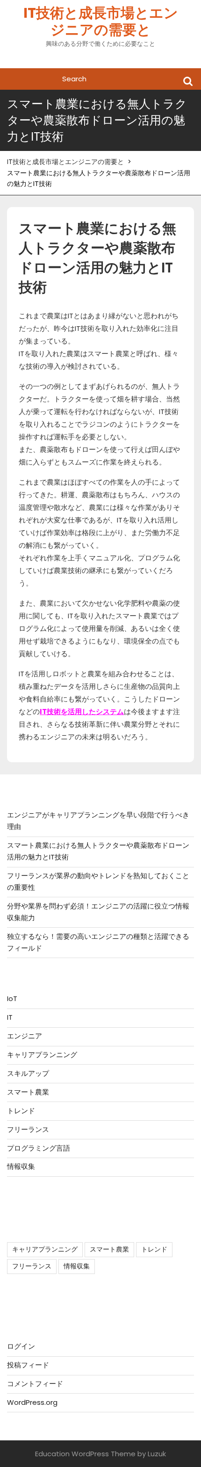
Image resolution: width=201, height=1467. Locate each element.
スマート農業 (28, 1092)
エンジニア (24, 1036)
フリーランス (28, 1129)
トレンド (21, 1111)
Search (188, 80)
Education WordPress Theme (85, 1454)
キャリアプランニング (42, 1054)
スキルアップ (28, 1073)
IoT (12, 998)
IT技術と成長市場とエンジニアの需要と (100, 21)
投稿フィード (28, 1365)
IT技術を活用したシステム (82, 711)
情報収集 (21, 1166)
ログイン (21, 1346)
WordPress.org (32, 1402)
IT (10, 1017)
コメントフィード (35, 1383)
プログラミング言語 (38, 1148)
